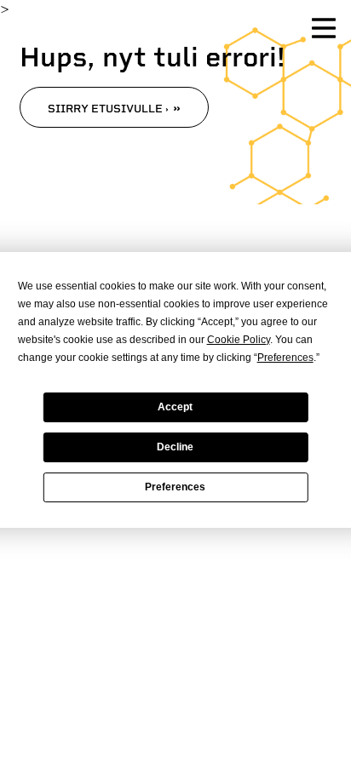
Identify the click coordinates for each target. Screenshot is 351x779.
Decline (175, 447)
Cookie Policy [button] (238, 340)
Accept (175, 407)
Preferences (175, 487)
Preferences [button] (285, 358)
